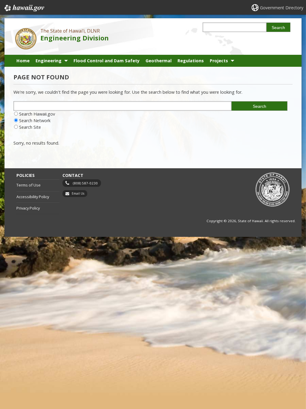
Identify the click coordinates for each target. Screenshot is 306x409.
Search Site (30, 127)
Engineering (49, 60)
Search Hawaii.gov (37, 114)
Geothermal (159, 60)
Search (278, 27)
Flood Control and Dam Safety (107, 60)
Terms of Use (28, 185)
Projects (219, 60)
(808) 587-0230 (85, 183)
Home (23, 60)
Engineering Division (74, 38)
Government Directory (281, 7)
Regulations (191, 60)
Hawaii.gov (23, 8)
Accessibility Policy (32, 196)
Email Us (78, 193)
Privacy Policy (28, 208)
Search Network (35, 120)
